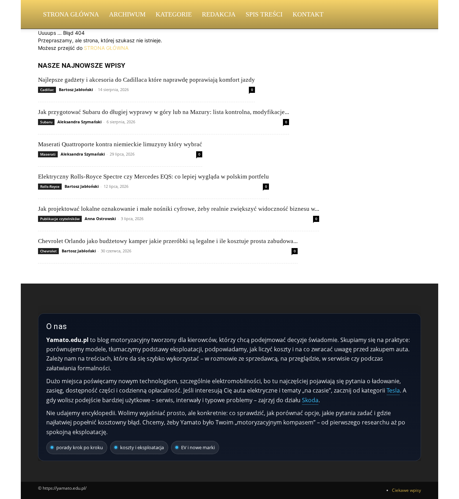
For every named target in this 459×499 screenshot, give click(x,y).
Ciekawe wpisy (406, 490)
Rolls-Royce (50, 186)
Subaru (46, 121)
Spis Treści (264, 14)
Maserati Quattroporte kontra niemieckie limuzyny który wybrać (120, 144)
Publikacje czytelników (60, 218)
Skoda (310, 400)
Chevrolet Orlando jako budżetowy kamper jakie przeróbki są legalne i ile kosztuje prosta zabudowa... (168, 241)
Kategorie (174, 14)
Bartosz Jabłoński (76, 89)
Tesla (393, 390)
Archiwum (127, 14)
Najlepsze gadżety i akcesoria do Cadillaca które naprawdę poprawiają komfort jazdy (146, 79)
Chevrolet (48, 250)
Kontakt (308, 14)
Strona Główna (71, 14)
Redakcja (219, 14)
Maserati (48, 154)
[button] (412, 14)
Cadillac (47, 89)
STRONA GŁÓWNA (106, 48)
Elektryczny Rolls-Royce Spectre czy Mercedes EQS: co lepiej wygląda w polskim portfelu (153, 176)
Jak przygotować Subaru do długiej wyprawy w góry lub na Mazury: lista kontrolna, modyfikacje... (163, 112)
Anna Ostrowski (100, 218)
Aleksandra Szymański (79, 121)
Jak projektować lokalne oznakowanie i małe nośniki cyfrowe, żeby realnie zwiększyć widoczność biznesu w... (178, 208)
